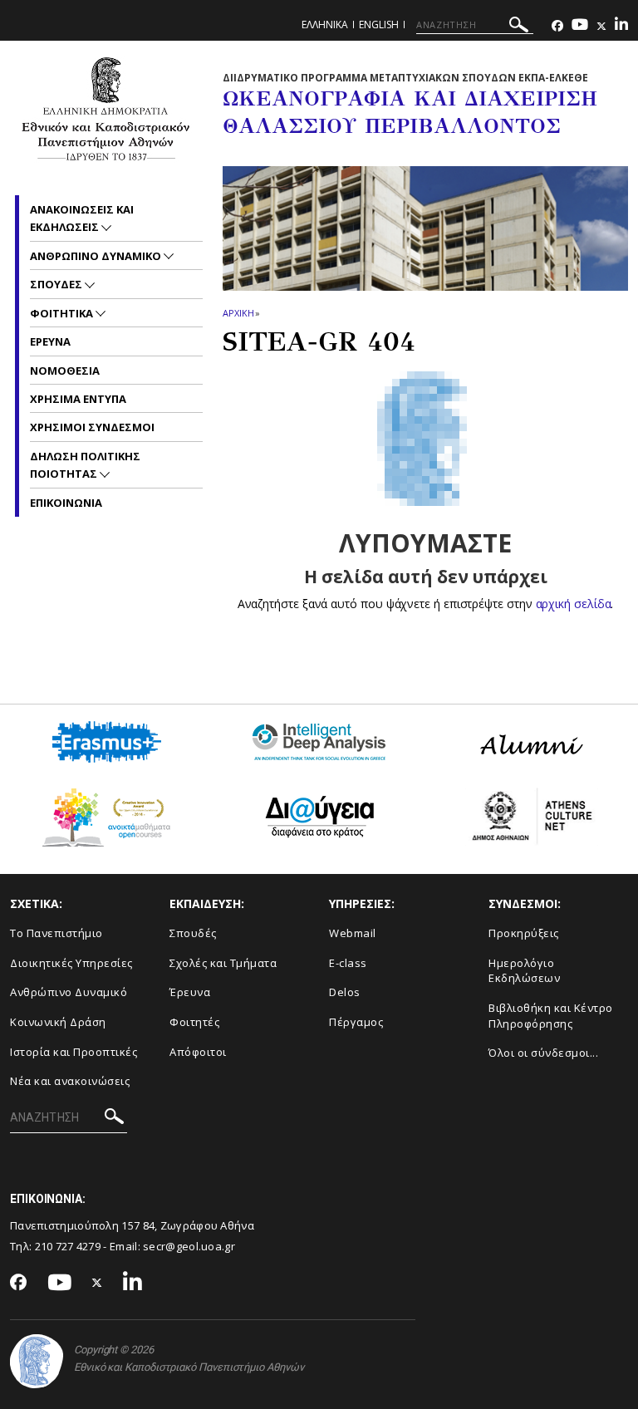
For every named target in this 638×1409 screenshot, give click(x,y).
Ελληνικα (325, 24)
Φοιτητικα (63, 313)
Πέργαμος (356, 1021)
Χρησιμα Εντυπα (78, 398)
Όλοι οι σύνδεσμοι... (543, 1052)
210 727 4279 (68, 1246)
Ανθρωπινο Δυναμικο (97, 255)
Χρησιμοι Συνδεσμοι (92, 427)
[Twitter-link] (601, 26)
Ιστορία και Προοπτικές (73, 1051)
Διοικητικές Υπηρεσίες (71, 962)
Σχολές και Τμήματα (223, 962)
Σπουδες (57, 284)
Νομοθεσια (65, 370)
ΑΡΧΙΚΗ (238, 313)
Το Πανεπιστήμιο (56, 932)
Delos (345, 991)
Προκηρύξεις (523, 932)
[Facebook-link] (557, 26)
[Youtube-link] (580, 26)
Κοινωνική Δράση (58, 1021)
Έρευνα (189, 991)
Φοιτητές (194, 1021)
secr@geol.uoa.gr (189, 1246)
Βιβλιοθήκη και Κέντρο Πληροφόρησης (550, 1015)
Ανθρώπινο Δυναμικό (68, 991)
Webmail (352, 932)
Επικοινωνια (66, 502)
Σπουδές (193, 932)
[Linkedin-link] (621, 26)
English (379, 24)
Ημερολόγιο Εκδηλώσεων (524, 970)
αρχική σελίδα (573, 603)
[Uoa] (36, 1361)
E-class (348, 962)
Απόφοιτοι (198, 1051)
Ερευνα (50, 341)
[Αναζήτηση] (518, 27)
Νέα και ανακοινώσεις (70, 1080)
